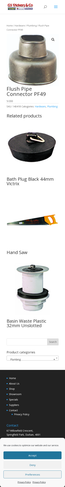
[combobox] (33, 358)
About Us (14, 383)
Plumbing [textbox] (31, 359)
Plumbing (32, 25)
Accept (32, 455)
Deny (32, 465)
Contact (13, 410)
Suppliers (14, 405)
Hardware (20, 25)
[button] (53, 39)
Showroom (15, 394)
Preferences (32, 474)
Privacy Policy (24, 482)
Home (10, 25)
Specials (13, 399)
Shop (12, 388)
